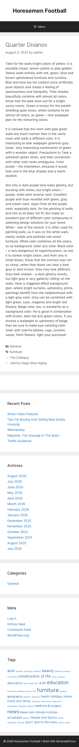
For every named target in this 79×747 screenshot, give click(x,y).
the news (50, 722)
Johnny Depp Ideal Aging (28, 363)
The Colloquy (19, 357)
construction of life (34, 676)
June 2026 (15, 487)
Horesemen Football (39, 10)
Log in (11, 618)
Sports (38, 722)
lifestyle (22, 706)
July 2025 (14, 548)
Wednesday (16, 430)
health (45, 696)
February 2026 (18, 509)
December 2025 (19, 521)
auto (11, 671)
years (67, 722)
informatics (46, 701)
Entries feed (16, 624)
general (63, 691)
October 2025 (17, 532)
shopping (11, 722)
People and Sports (44, 717)
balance (37, 671)
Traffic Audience (19, 441)
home (68, 696)
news (13, 711)
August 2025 (16, 543)
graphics (36, 697)
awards (19, 671)
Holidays (57, 696)
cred (54, 677)
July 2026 (14, 481)
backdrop (28, 671)
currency (61, 677)
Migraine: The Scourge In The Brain (33, 435)
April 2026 (15, 498)
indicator (36, 701)
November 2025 (19, 526)
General (15, 346)
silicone (20, 722)
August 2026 (16, 476)
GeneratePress (66, 741)
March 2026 (16, 504)
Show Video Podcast (22, 414)
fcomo (29, 691)
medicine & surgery (47, 706)
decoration (15, 683)
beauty (48, 671)
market (30, 706)
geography (15, 696)
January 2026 (17, 515)
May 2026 (14, 493)
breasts (58, 671)
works (61, 722)
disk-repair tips (31, 683)
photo (60, 718)
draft (42, 683)
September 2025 (19, 537)
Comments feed (19, 629)
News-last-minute (32, 712)
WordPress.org (18, 635)
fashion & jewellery (16, 691)
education (58, 682)
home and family (19, 701)
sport (29, 722)
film (34, 691)
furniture (16, 352)
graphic (27, 697)
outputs (26, 718)
